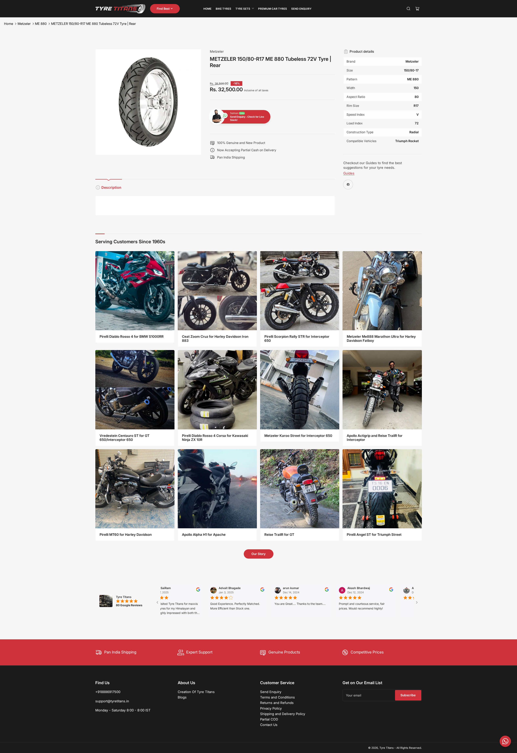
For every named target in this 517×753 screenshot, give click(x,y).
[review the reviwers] (161, 590)
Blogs (182, 697)
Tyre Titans (386, 747)
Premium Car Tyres (272, 8)
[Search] (408, 8)
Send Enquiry (301, 8)
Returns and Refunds (277, 703)
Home (207, 8)
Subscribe (408, 695)
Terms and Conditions (277, 697)
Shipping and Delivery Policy (282, 714)
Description (111, 187)
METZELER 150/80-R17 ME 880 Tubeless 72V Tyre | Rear (93, 24)
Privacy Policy (271, 708)
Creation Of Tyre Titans (196, 692)
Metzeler (24, 24)
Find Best (163, 8)
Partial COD (269, 719)
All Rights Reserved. (409, 747)
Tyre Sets (242, 8)
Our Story (258, 554)
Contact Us (268, 725)
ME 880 (41, 24)
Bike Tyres (223, 8)
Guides (348, 173)
